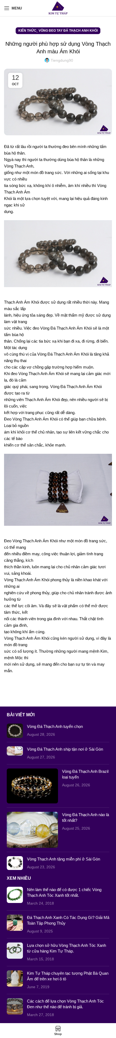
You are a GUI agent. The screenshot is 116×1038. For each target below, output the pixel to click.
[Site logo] (58, 7)
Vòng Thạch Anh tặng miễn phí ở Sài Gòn (63, 859)
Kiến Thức (27, 30)
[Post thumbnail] (15, 731)
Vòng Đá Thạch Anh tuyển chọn (55, 726)
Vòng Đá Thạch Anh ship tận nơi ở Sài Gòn (65, 749)
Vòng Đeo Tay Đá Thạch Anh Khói (68, 30)
